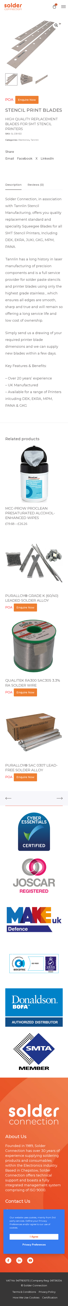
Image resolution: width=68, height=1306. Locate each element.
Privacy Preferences (34, 1244)
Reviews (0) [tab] (36, 184)
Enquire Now (27, 100)
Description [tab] (13, 184)
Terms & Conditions (24, 1291)
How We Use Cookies (26, 1297)
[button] (56, 25)
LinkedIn (47, 158)
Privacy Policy (47, 1291)
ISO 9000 (37, 1190)
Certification (49, 1297)
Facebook (24, 158)
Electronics (24, 140)
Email (9, 158)
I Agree (34, 1236)
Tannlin (35, 140)
